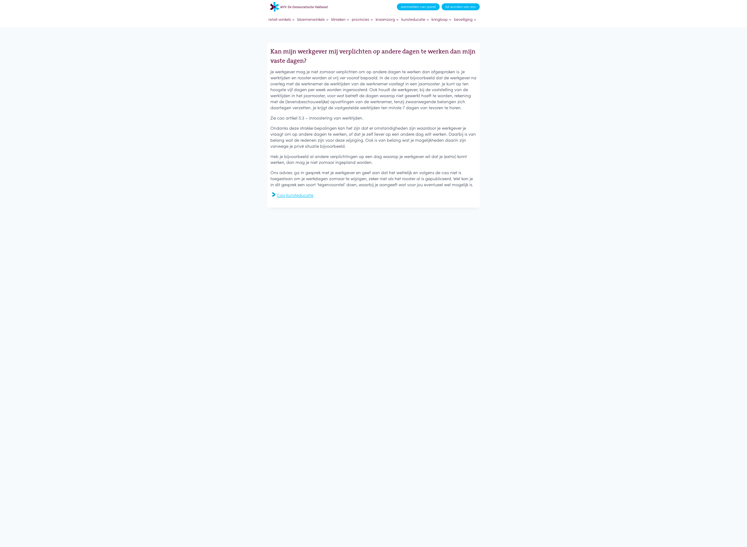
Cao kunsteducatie (295, 195)
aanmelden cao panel (418, 6)
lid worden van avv (460, 6)
